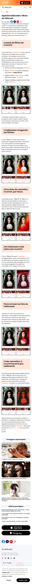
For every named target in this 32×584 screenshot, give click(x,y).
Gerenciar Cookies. (7, 576)
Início (3, 12)
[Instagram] (5, 558)
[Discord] (14, 558)
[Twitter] (11, 558)
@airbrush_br (14, 428)
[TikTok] (3, 558)
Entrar (25, 7)
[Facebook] (8, 558)
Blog (7, 12)
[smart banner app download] (25, 2)
